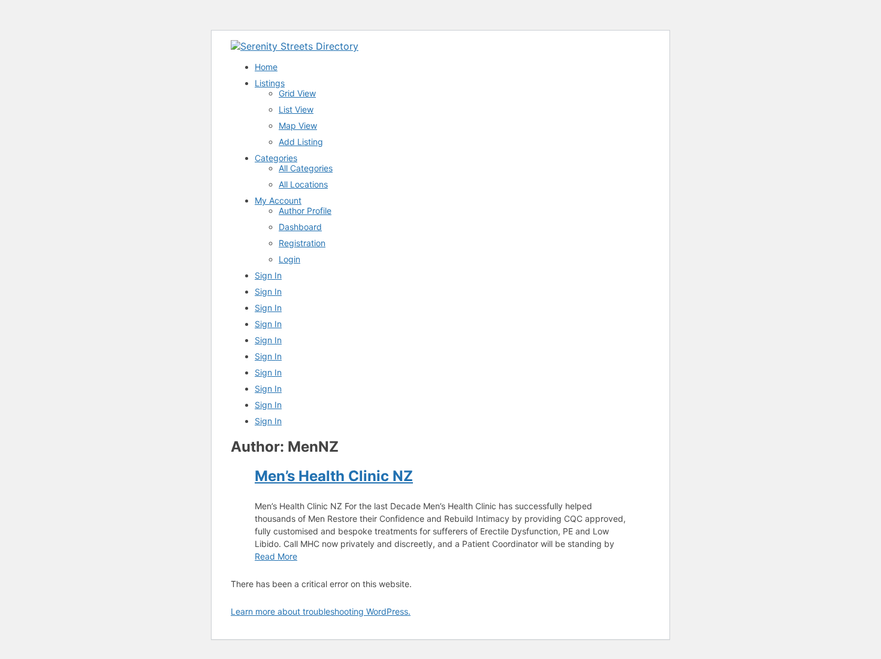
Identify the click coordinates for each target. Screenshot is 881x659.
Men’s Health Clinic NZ (334, 476)
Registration (302, 243)
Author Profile (305, 210)
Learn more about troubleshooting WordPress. (321, 611)
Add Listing (301, 142)
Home (266, 67)
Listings (270, 83)
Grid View (297, 93)
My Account (278, 200)
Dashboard (300, 227)
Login (289, 259)
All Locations (303, 184)
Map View (298, 125)
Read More (276, 556)
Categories (276, 158)
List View (296, 109)
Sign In (268, 275)
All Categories (306, 168)
